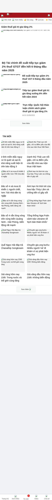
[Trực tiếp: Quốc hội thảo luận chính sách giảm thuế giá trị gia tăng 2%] (11, 109)
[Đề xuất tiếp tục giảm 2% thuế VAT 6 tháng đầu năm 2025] (11, 80)
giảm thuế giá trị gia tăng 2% (16, 27)
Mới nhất (7, 20)
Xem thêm (26, 123)
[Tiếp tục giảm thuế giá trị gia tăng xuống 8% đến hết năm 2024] (11, 95)
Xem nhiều (19, 20)
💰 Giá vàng (28, 20)
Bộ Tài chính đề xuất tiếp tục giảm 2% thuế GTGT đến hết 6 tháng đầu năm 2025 (24, 66)
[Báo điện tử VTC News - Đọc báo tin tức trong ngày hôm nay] (15, 15)
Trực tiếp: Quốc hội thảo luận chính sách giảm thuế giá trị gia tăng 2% (36, 108)
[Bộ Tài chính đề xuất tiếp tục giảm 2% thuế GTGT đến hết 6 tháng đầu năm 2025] (26, 45)
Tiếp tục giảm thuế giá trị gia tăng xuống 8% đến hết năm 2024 (35, 93)
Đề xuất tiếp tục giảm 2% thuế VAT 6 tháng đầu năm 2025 (36, 79)
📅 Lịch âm (39, 20)
